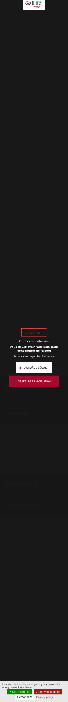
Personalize (25, 697)
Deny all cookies (49, 691)
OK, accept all (20, 691)
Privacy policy (44, 697)
